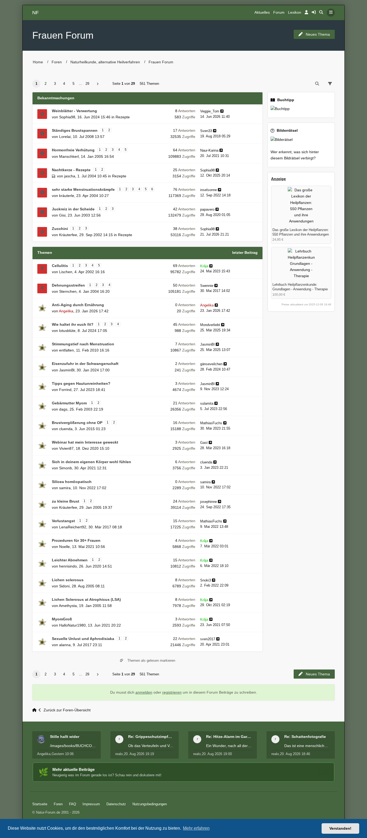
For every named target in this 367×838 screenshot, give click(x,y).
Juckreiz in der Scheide (73, 209)
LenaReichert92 (72, 527)
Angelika (66, 311)
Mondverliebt (210, 325)
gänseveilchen (211, 364)
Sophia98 (67, 117)
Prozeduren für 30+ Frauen (76, 540)
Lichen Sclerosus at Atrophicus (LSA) (86, 599)
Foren (57, 62)
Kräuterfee (68, 235)
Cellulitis (60, 266)
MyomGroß (62, 619)
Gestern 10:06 (63, 754)
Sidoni (64, 586)
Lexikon (294, 12)
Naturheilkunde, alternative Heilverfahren (105, 62)
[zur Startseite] (35, 710)
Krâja (204, 266)
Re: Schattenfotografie (305, 736)
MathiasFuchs (211, 423)
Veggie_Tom (209, 111)
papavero (207, 209)
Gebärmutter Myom (69, 403)
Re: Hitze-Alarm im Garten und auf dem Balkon (229, 736)
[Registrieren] (314, 13)
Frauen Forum (62, 35)
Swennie (206, 286)
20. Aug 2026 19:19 (139, 754)
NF (35, 12)
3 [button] (55, 84)
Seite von (123, 84)
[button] (97, 84)
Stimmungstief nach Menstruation (83, 344)
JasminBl (207, 344)
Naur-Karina (209, 150)
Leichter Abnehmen (70, 560)
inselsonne (208, 190)
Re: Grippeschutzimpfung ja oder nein (151, 736)
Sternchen (68, 291)
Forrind (65, 389)
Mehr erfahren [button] (196, 828)
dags (63, 409)
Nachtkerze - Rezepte (71, 170)
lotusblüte (67, 330)
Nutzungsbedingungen (149, 804)
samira (65, 488)
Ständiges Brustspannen (75, 130)
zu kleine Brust (65, 501)
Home (38, 62)
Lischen (65, 272)
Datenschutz (116, 804)
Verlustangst (63, 521)
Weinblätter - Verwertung (74, 111)
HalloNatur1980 (72, 625)
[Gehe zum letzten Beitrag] (222, 111)
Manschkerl (69, 156)
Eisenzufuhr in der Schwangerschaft (85, 363)
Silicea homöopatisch (72, 482)
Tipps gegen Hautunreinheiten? (81, 383)
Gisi (62, 215)
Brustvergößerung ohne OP (77, 422)
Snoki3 (205, 580)
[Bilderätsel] (301, 140)
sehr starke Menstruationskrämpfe (83, 189)
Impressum (91, 804)
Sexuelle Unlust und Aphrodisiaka (83, 638)
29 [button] (87, 84)
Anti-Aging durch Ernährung (78, 305)
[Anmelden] (306, 13)
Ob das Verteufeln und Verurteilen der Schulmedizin (151, 746)
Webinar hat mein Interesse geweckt (85, 442)
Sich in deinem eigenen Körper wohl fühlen (91, 462)
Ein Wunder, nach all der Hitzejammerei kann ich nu (229, 746)
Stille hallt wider (64, 736)
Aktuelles (262, 12)
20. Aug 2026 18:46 (295, 754)
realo (119, 754)
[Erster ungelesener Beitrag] (42, 114)
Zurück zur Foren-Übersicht (67, 710)
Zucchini (60, 228)
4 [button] (64, 84)
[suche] (317, 84)
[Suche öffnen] (321, 13)
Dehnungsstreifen (68, 285)
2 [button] (45, 84)
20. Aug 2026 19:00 (217, 754)
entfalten (66, 350)
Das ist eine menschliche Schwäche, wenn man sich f (307, 746)
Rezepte (123, 117)
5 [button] (73, 84)
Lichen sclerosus (68, 580)
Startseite (39, 804)
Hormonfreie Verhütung (73, 150)
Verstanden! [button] (340, 828)
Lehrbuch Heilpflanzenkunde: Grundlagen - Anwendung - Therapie (300, 287)
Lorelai (65, 136)
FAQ (72, 804)
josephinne (208, 502)
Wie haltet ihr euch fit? (72, 324)
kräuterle (66, 195)
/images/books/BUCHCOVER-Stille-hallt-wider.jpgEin (73, 746)
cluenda (66, 429)
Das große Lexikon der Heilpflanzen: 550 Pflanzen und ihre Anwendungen (300, 232)
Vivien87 (66, 448)
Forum (279, 12)
